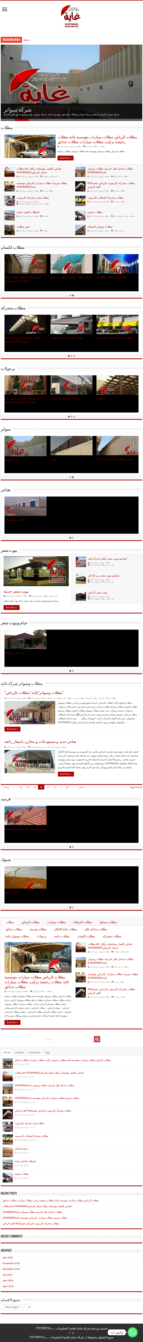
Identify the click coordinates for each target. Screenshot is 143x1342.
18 (27, 787)
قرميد (6, 799)
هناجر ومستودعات (38, 747)
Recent (7, 1052)
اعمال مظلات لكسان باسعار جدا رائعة (70, 277)
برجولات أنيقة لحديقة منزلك (37, 39)
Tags (47, 1052)
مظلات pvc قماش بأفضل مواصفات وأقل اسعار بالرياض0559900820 (49, 1072)
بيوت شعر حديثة (16, 591)
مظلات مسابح (108, 922)
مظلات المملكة (91, 698)
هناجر (5, 490)
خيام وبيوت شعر (14, 623)
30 (67, 787)
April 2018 (8, 1286)
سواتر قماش (21, 1148)
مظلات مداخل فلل (121, 176)
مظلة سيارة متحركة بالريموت (33, 197)
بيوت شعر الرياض (97, 592)
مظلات (7, 128)
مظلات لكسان (13, 248)
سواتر (122, 230)
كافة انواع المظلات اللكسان (111, 277)
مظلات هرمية (48, 191)
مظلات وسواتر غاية (121, 216)
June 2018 (8, 1280)
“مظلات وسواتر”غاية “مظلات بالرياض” (33, 692)
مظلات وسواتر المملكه (99, 226)
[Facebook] (70, 1333)
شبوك (6, 860)
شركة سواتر (18, 110)
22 (55, 787)
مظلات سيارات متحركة (40, 204)
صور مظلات (23, 226)
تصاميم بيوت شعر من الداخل (104, 575)
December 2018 (11, 1263)
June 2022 (8, 1257)
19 (34, 787)
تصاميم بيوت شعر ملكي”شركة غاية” (108, 558)
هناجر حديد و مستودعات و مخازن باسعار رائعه (40, 741)
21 (48, 787)
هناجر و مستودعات (14, 519)
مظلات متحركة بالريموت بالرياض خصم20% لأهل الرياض (43, 1110)
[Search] (97, 1039)
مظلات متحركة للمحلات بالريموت (105, 197)
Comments (34, 1052)
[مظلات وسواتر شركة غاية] (71, 16)
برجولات (8, 369)
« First (6, 787)
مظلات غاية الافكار (54, 698)
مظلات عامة (67, 698)
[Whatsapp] (133, 1332)
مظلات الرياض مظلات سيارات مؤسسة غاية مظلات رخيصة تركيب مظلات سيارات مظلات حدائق (36, 982)
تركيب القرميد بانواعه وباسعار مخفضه (25, 828)
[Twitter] (73, 1333)
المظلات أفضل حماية (28, 212)
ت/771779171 (44, 1328)
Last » (82, 787)
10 (20, 787)
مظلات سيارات (78, 698)
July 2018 (7, 1274)
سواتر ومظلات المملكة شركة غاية (115, 458)
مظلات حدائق (13, 929)
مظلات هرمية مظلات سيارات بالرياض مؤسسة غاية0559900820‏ (47, 1098)
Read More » (65, 158)
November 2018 (11, 1269)
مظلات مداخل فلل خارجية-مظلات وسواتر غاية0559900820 (44, 1085)
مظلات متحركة (119, 191)
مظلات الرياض (92, 146)
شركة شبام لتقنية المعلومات (73, 1328)
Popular (19, 1052)
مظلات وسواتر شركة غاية (71, 146)
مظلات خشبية (94, 212)
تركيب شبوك (11, 892)
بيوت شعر (9, 551)
